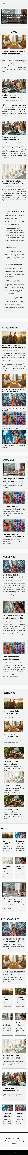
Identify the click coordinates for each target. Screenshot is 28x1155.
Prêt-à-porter (8, 1141)
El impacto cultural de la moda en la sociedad (13, 446)
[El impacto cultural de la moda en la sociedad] (14, 437)
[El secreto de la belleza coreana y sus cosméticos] (14, 171)
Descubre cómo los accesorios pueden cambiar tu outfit (12, 427)
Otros (13, 1144)
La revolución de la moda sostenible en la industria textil (14, 264)
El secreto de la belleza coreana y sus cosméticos (12, 182)
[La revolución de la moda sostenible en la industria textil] (14, 337)
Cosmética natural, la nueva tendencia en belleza (13, 246)
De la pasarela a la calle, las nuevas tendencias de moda (15, 298)
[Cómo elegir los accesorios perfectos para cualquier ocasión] (14, 469)
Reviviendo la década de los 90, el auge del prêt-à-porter (15, 212)
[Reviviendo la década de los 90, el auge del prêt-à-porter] (14, 607)
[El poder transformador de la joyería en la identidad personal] (14, 42)
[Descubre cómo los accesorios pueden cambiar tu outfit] (14, 418)
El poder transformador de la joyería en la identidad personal (13, 53)
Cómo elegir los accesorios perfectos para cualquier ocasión (14, 16)
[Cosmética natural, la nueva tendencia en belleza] (14, 753)
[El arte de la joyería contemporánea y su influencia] (14, 86)
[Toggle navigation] (4, 2)
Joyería (8, 1138)
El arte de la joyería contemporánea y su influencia (10, 97)
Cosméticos (19, 1141)
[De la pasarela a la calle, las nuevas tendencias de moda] (14, 399)
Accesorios (17, 1138)
